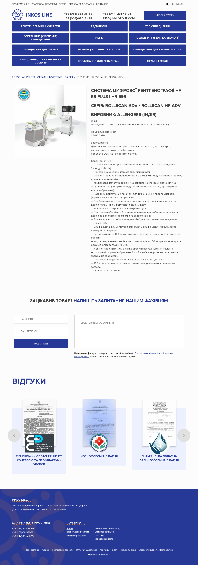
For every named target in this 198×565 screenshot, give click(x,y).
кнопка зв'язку (165, 15)
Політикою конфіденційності (149, 353)
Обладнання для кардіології (157, 37)
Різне (99, 37)
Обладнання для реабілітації (99, 61)
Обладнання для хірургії (40, 49)
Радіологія (99, 26)
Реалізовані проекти (44, 4)
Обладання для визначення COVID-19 (40, 61)
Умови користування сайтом (78, 530)
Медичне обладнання (99, 554)
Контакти (102, 4)
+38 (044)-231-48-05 (117, 14)
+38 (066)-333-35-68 (78, 14)
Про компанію (20, 4)
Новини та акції (128, 549)
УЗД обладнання (157, 26)
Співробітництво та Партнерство (156, 549)
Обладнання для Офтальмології (157, 49)
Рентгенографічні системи (40, 26)
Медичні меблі (157, 61)
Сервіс (62, 4)
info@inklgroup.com (119, 18)
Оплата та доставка (81, 4)
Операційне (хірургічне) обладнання (40, 38)
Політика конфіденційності (104, 537)
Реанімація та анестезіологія (99, 49)
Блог (114, 549)
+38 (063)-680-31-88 (78, 18)
